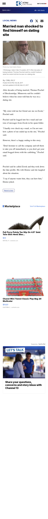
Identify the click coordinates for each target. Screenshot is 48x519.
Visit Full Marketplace (37, 206)
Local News (10, 20)
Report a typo (8, 190)
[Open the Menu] (4, 3)
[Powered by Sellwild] (41, 344)
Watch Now (41, 3)
